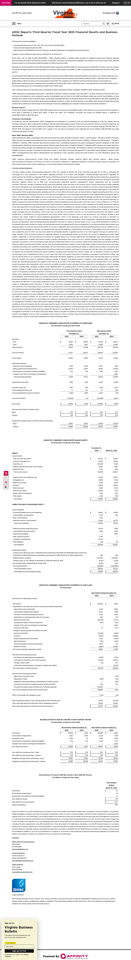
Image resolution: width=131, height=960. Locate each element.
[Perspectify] (6, 478)
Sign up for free (19, 951)
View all (126, 3)
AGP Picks (6, 3)
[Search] (103, 24)
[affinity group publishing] (6, 482)
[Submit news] (6, 473)
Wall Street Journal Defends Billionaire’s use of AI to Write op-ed (79, 3)
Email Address (10, 943)
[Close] (35, 921)
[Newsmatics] (6, 486)
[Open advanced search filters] (108, 24)
